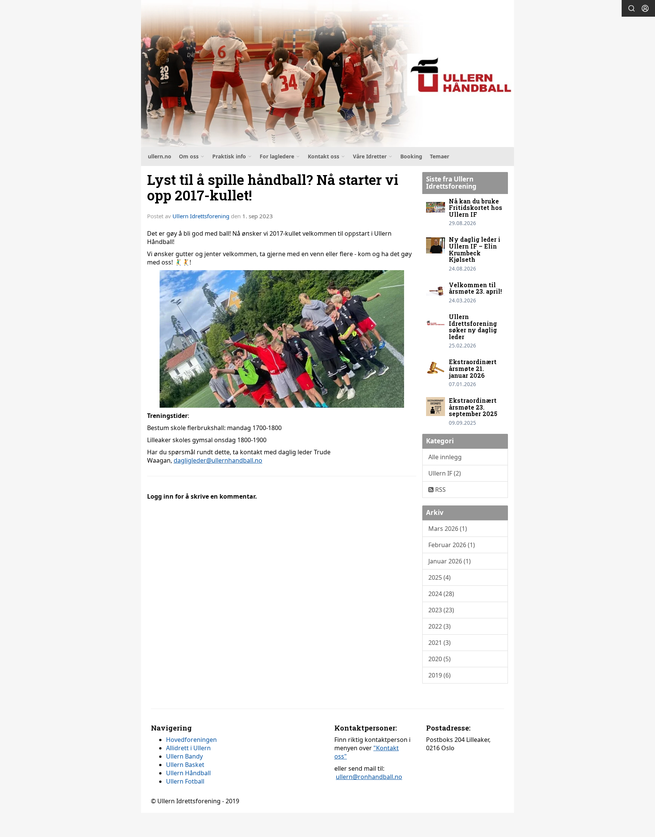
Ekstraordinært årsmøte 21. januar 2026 (473, 368)
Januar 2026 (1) (449, 561)
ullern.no (159, 156)
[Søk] (631, 8)
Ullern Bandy (184, 756)
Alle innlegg (445, 457)
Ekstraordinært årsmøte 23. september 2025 (473, 407)
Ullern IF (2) (444, 473)
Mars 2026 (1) (447, 528)
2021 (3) (439, 642)
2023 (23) (441, 610)
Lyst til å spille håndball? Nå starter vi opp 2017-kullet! (272, 187)
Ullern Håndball (188, 773)
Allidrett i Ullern (188, 748)
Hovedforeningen (191, 739)
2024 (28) (441, 594)
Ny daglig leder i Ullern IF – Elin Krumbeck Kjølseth (474, 249)
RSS (440, 489)
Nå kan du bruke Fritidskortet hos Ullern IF (475, 207)
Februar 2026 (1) (451, 545)
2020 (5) (439, 659)
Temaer (439, 156)
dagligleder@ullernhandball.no (218, 460)
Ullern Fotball (185, 781)
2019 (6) (439, 675)
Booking (411, 156)
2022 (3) (439, 626)
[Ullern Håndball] (327, 73)
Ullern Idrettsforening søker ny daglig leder (473, 327)
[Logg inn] (645, 8)
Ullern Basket (185, 764)
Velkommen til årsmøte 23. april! (475, 288)
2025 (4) (439, 577)
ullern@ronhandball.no (369, 777)
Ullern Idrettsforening (200, 216)
